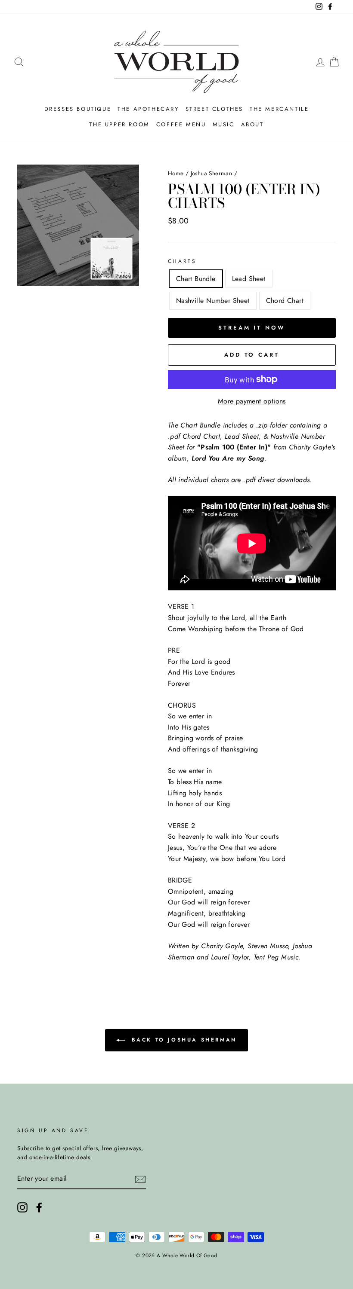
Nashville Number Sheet (213, 300)
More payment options (252, 401)
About (252, 124)
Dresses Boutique (77, 109)
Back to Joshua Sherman (182, 1040)
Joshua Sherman (211, 173)
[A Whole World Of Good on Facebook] (39, 1207)
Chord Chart (284, 300)
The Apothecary (148, 109)
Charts (182, 261)
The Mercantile (279, 109)
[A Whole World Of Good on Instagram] (22, 1207)
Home (176, 173)
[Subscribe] (140, 1179)
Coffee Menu (181, 124)
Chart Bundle (196, 279)
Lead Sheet (249, 279)
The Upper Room (119, 124)
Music (224, 124)
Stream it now (251, 328)
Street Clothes (214, 109)
